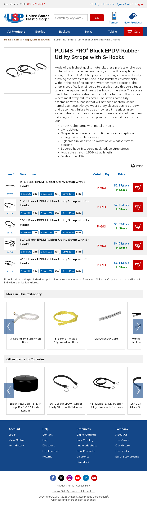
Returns (47, 456)
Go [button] (97, 18)
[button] (138, 187)
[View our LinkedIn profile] (86, 478)
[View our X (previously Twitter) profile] (61, 478)
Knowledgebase (87, 445)
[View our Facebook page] (53, 478)
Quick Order (125, 4)
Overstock (83, 462)
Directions (48, 445)
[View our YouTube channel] (78, 478)
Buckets (64, 31)
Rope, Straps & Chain (37, 39)
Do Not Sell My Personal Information (73, 491)
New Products (86, 451)
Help (45, 440)
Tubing (112, 31)
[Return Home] (26, 18)
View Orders (16, 440)
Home (7, 39)
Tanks (88, 31)
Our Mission (122, 440)
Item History (16, 445)
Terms (70, 485)
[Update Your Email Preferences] (94, 478)
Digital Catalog (86, 434)
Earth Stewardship (127, 456)
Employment (50, 451)
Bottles (40, 31)
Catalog (94, 4)
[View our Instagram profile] (69, 478)
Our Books (122, 451)
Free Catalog (85, 440)
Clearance (108, 4)
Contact (47, 434)
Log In (139, 4)
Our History (122, 445)
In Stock (121, 190)
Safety (18, 39)
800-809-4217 (35, 4)
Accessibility (83, 485)
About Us (121, 434)
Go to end (9, 326)
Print (139, 166)
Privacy (61, 485)
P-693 (101, 188)
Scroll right (138, 326)
